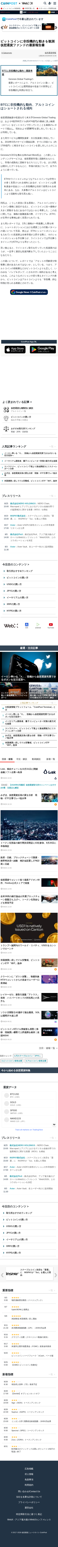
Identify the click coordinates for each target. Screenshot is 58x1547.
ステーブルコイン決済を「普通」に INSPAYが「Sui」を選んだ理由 (35, 1272)
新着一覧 (18, 1546)
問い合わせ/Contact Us (29, 1491)
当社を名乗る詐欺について (29, 1497)
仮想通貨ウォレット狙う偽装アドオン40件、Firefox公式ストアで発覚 (20, 881)
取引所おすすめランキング (20, 571)
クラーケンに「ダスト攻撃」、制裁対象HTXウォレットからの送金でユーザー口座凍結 (20, 979)
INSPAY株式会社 (18, 516)
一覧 (51, 446)
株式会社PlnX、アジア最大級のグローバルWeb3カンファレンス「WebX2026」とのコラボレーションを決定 (32, 537)
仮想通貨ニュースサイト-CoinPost (34, 1532)
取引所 (40, 1546)
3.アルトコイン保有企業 (36, 1061)
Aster (12, 525)
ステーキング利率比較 (47, 8)
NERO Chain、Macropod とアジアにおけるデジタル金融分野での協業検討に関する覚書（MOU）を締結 (32, 506)
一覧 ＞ (52, 703)
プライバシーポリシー (29, 1502)
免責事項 (29, 1479)
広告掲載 (29, 1469)
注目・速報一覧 (47, 1048)
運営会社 (29, 1508)
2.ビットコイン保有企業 (12, 1061)
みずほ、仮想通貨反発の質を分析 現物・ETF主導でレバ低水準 (19, 796)
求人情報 (29, 1474)
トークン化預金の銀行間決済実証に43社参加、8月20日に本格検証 (28, 844)
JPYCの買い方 (14, 591)
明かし (10, 128)
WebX (51, 1546)
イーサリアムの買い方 (17, 597)
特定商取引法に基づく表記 (29, 1514)
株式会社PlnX (16, 534)
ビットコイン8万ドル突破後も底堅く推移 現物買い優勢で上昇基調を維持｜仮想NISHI (20, 1032)
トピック (29, 1546)
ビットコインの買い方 (21, 417)
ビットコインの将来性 (12, 8)
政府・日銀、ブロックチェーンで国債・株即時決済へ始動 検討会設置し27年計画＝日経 (20, 860)
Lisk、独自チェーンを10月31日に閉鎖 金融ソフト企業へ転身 (20, 770)
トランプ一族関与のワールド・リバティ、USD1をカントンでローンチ (28, 947)
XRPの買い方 (13, 604)
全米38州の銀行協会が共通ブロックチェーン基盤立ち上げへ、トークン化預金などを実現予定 (20, 899)
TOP (7, 1546)
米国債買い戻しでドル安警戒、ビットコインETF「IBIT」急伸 (20, 961)
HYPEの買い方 (14, 611)
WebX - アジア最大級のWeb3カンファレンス (29, 1519)
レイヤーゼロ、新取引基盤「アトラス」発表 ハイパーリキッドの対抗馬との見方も (20, 997)
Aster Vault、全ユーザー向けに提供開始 (35, 546)
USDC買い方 (30, 8)
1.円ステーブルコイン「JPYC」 (27, 1056)
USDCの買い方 (14, 584)
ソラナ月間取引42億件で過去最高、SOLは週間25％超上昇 (20, 1014)
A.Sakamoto (6, 53)
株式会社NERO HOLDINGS (23, 503)
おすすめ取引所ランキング (23, 428)
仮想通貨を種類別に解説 (22, 408)
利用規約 (29, 1485)
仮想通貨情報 (50, 53)
